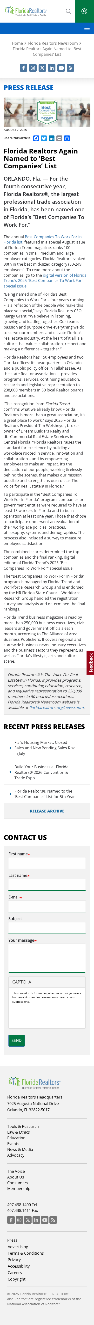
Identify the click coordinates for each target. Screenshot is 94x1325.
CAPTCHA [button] (21, 982)
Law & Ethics (18, 1132)
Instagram (33, 68)
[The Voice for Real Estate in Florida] (34, 1082)
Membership (18, 1188)
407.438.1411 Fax (22, 1210)
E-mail (14, 897)
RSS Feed (70, 68)
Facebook (23, 68)
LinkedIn (51, 68)
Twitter (42, 68)
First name (18, 853)
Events (13, 1143)
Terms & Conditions (26, 1253)
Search (69, 11)
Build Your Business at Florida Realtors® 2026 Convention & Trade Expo (41, 772)
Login (84, 11)
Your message (21, 940)
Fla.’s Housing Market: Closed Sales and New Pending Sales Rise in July (44, 748)
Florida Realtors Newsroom (53, 43)
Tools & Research (23, 1126)
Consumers (17, 1182)
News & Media (20, 1149)
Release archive (47, 811)
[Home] (25, 11)
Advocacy (15, 1155)
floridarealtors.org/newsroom (56, 707)
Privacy (14, 1259)
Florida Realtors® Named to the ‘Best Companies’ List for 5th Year (44, 793)
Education (16, 1138)
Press (12, 1240)
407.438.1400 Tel (22, 1204)
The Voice (16, 1171)
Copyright (17, 1279)
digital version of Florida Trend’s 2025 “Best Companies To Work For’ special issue (45, 281)
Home (17, 43)
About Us (15, 1177)
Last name (17, 875)
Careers (15, 1272)
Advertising (18, 1246)
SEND (17, 1040)
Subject (15, 918)
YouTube (61, 68)
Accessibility (19, 1266)
